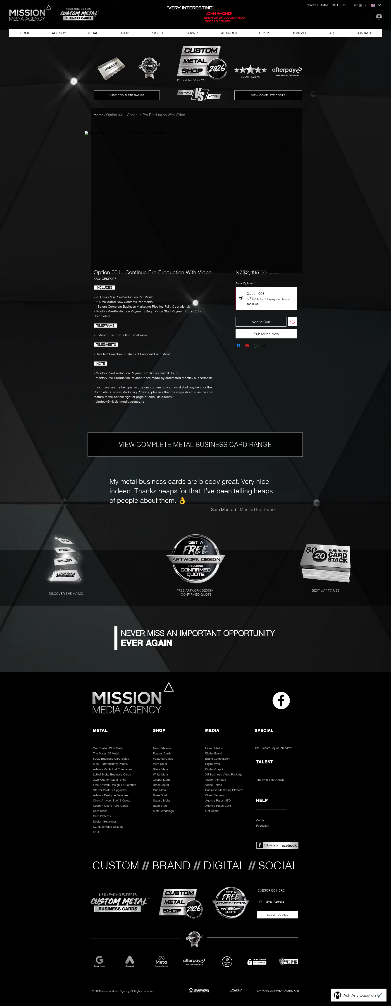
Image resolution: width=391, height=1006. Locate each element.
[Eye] (197, 559)
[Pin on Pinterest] (247, 345)
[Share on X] (264, 345)
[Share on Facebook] (238, 345)
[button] (77, 14)
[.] (378, 16)
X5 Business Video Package (223, 774)
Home (98, 114)
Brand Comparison (217, 758)
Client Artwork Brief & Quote (111, 800)
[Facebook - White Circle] (281, 700)
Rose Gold (160, 795)
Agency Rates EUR (218, 805)
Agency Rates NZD (218, 800)
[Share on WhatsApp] (255, 345)
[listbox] (360, 5)
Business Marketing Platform (224, 790)
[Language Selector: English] (375, 5)
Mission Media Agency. (115, 991)
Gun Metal (160, 790)
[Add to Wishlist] (292, 321)
